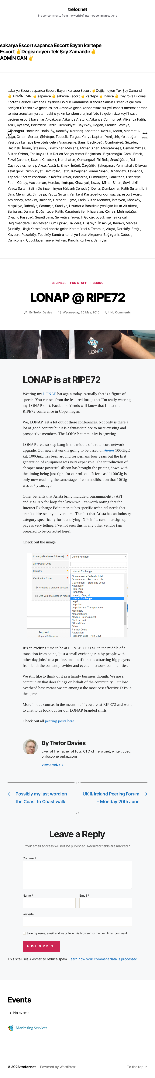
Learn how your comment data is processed (103, 959)
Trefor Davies (42, 312)
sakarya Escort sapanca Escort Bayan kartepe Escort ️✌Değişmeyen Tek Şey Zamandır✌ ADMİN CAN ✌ (51, 51)
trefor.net (77, 9)
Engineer (59, 283)
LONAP (49, 394)
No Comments (120, 312)
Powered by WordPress (58, 1067)
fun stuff (78, 283)
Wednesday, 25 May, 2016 (81, 312)
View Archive (53, 765)
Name (28, 895)
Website (28, 914)
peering (97, 283)
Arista (109, 450)
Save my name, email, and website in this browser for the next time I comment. (77, 933)
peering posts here (59, 721)
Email (84, 895)
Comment (29, 858)
